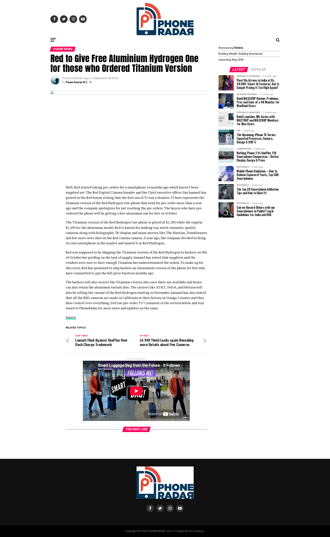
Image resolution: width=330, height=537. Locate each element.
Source (71, 317)
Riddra (238, 48)
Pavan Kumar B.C (76, 82)
